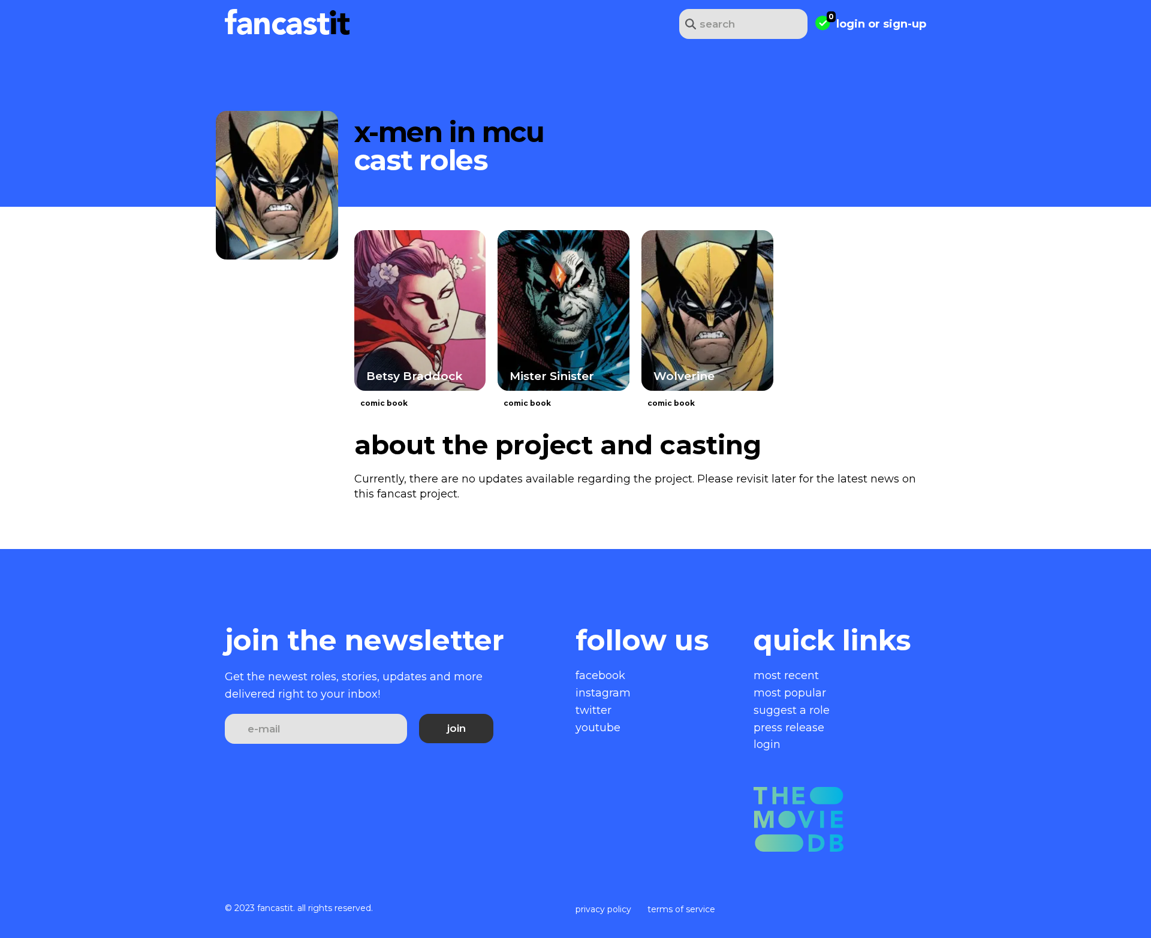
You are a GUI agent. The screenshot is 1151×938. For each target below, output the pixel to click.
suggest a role (792, 710)
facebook (600, 675)
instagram (603, 692)
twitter (593, 710)
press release (789, 727)
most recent (786, 675)
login (850, 24)
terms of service (681, 909)
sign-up (904, 24)
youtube (598, 727)
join (456, 728)
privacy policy (603, 909)
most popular (790, 692)
